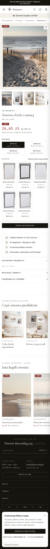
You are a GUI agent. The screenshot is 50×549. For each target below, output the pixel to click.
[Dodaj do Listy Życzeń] (46, 27)
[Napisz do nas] (40, 9)
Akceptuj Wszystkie (25, 531)
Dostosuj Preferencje (14, 537)
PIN (25, 507)
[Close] (44, 515)
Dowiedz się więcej (11, 544)
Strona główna (7, 20)
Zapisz (42, 450)
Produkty (19, 20)
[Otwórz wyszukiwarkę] (34, 9)
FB (40, 507)
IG (9, 507)
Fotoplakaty (29, 20)
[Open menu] (3, 9)
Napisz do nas (25, 474)
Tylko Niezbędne (35, 537)
